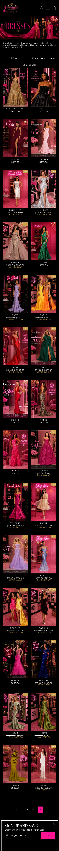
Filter (13, 58)
